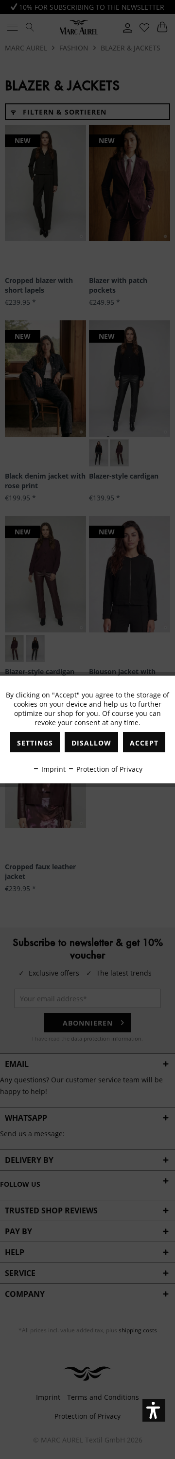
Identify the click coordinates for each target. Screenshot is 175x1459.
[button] (153, 1410)
